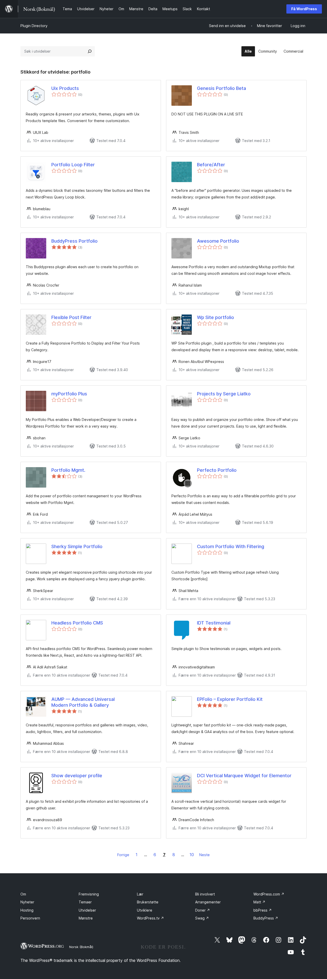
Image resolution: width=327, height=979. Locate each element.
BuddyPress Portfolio (74, 241)
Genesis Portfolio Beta (221, 88)
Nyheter (27, 902)
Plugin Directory (34, 25)
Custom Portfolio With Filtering (230, 546)
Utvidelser (87, 910)
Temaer (85, 902)
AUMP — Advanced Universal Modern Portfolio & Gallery (83, 702)
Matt (259, 902)
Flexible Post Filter (71, 317)
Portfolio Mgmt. (68, 470)
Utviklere (144, 910)
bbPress (262, 910)
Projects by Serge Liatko (224, 393)
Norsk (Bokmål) (81, 947)
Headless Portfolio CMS (77, 623)
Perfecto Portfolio (217, 470)
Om (23, 894)
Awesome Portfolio (218, 241)
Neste (204, 855)
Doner (202, 910)
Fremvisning (89, 894)
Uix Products (65, 88)
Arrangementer (208, 902)
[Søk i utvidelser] (90, 51)
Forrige (123, 855)
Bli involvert (205, 894)
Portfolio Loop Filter (73, 164)
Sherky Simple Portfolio (76, 546)
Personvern (30, 918)
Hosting (26, 910)
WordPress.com (268, 894)
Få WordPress (304, 9)
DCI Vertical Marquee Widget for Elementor (244, 775)
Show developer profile (76, 775)
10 (192, 854)
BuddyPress (265, 918)
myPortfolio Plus (69, 393)
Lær (140, 894)
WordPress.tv (150, 918)
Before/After (211, 164)
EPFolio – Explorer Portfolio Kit (230, 699)
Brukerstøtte (147, 902)
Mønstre (86, 918)
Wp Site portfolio (215, 317)
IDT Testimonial (213, 623)
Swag (202, 918)
